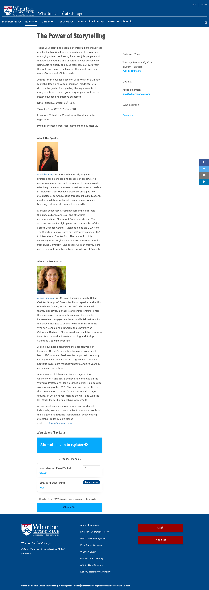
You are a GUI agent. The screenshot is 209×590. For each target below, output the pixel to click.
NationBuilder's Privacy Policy (95, 572)
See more (128, 115)
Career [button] (46, 22)
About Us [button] (64, 22)
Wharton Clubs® (88, 552)
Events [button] (30, 22)
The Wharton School (36, 586)
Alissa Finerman (46, 298)
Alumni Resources (89, 525)
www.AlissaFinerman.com (57, 423)
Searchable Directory (90, 21)
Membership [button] (10, 22)
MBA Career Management (93, 539)
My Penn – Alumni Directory (94, 532)
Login (193, 5)
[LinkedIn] (206, 23)
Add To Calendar (132, 71)
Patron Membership (120, 21)
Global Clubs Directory (91, 558)
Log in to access (91, 482)
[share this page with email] (204, 175)
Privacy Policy (87, 586)
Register (204, 5)
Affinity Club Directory (91, 565)
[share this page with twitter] (204, 169)
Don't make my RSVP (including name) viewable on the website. (68, 499)
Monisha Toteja (45, 175)
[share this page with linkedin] (204, 182)
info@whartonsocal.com (136, 94)
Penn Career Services (91, 545)
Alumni (77, 586)
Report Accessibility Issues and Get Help (112, 586)
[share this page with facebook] (204, 162)
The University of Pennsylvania (59, 586)
